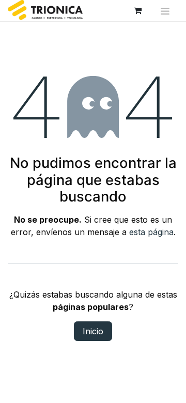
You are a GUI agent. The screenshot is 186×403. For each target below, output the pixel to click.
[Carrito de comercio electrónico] (138, 10)
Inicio (93, 331)
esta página (151, 232)
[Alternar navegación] (165, 10)
